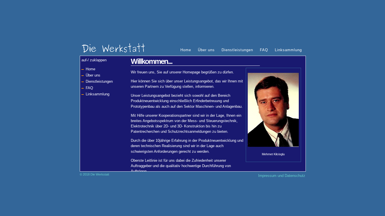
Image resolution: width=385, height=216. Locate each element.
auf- (84, 60)
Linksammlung (288, 50)
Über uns (206, 50)
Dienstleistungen (237, 50)
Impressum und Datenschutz (281, 176)
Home (185, 50)
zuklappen (98, 60)
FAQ (264, 50)
